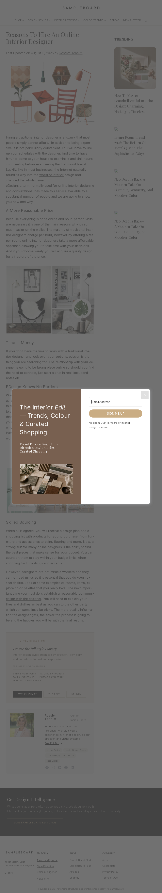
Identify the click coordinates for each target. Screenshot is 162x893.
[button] (46, 480)
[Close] (145, 395)
